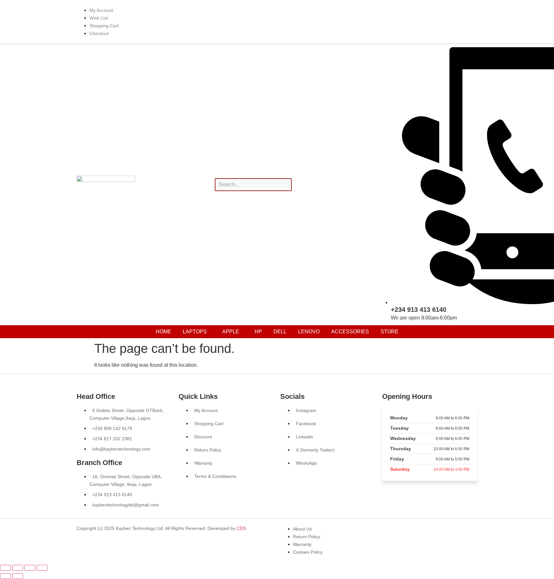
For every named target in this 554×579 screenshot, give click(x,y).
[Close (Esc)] (42, 568)
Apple (230, 331)
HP (258, 331)
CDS (241, 528)
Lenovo (309, 331)
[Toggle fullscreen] (17, 568)
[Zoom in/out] (5, 568)
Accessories (350, 331)
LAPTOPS (195, 331)
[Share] (29, 568)
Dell (280, 331)
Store (390, 331)
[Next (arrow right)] (17, 576)
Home (163, 331)
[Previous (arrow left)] (5, 576)
